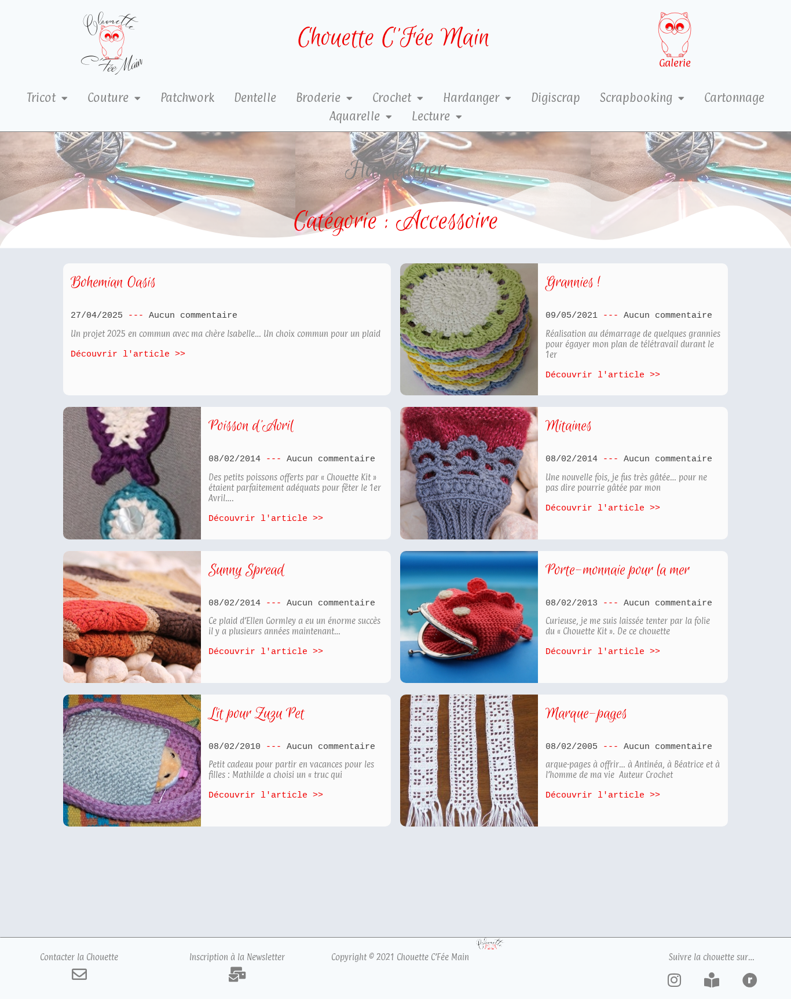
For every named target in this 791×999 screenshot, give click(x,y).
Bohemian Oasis (113, 283)
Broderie (318, 98)
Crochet (391, 98)
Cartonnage (734, 98)
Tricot (41, 98)
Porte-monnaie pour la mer (617, 570)
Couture (108, 98)
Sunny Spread (246, 570)
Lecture (431, 116)
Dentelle (255, 98)
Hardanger (471, 98)
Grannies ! (572, 283)
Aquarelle (354, 116)
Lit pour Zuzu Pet (256, 714)
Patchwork (187, 98)
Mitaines (568, 426)
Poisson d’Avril (251, 426)
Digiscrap (555, 98)
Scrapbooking (636, 98)
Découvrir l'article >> (128, 354)
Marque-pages (586, 714)
